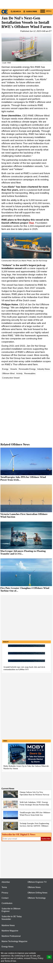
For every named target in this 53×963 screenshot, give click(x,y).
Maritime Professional (11, 936)
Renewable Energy (27, 369)
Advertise (6, 882)
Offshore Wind (8, 373)
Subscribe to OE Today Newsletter (12, 917)
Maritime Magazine (10, 931)
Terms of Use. (11, 961)
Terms (4, 887)
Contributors (7, 903)
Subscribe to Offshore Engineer (11, 910)
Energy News (7, 947)
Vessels (13, 369)
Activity (19, 373)
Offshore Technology (37, 898)
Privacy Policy (37, 958)
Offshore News (34, 887)
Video (5, 741)
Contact (5, 898)
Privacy (5, 893)
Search (17, 12)
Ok (49, 957)
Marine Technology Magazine (14, 941)
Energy (5, 369)
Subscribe (31, 12)
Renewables (29, 373)
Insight (6, 642)
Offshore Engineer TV (37, 882)
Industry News (43, 369)
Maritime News (8, 925)
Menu (49, 11)
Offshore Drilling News (37, 893)
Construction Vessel (11, 378)
